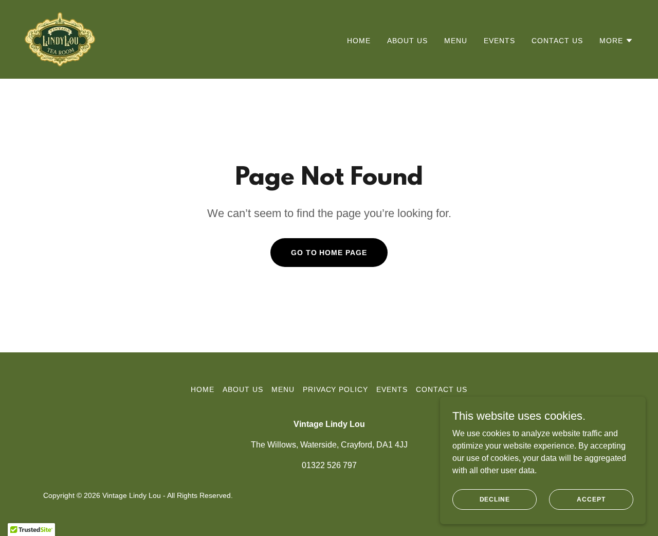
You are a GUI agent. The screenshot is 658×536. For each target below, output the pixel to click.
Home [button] (202, 389)
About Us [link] (407, 41)
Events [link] (499, 41)
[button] (616, 40)
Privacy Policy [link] (336, 389)
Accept (591, 499)
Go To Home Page (329, 252)
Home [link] (359, 41)
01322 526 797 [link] (329, 465)
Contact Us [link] (557, 41)
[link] (60, 38)
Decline (495, 499)
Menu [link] (455, 41)
